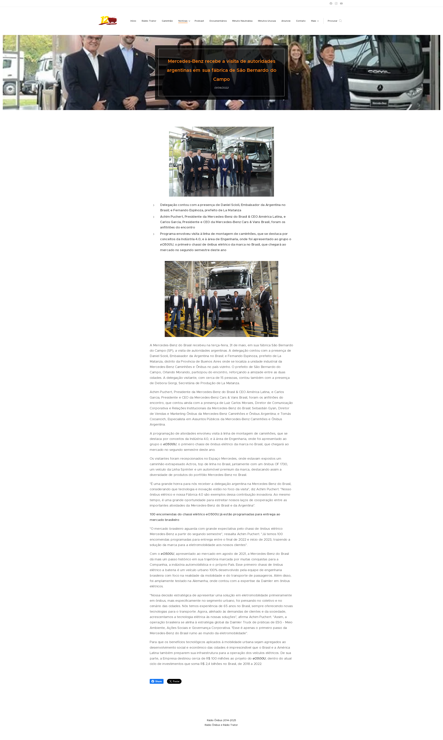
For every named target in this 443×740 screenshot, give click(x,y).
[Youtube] (341, 3)
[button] (334, 21)
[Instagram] (336, 3)
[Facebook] (331, 3)
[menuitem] (134, 21)
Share (158, 681)
